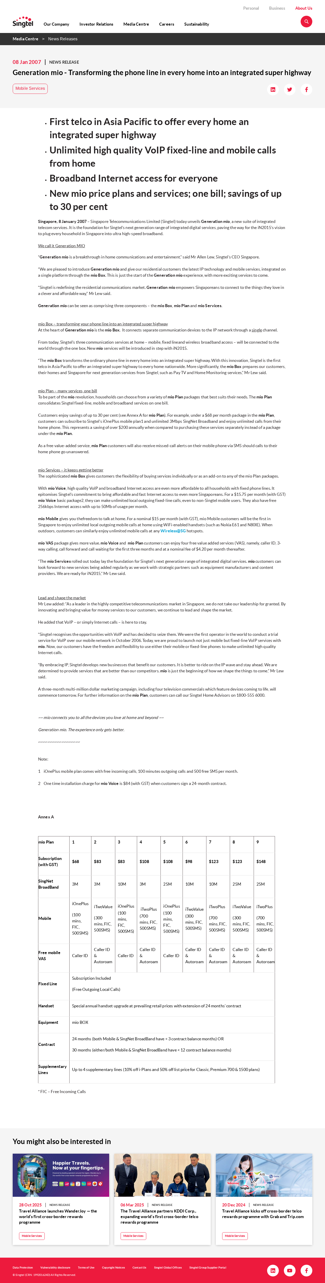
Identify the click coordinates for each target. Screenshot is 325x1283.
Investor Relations (96, 24)
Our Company (57, 24)
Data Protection (23, 1267)
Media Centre (136, 24)
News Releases (62, 39)
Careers (166, 24)
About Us (303, 8)
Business (277, 8)
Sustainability (196, 24)
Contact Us (140, 1267)
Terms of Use (86, 1267)
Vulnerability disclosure (55, 1267)
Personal (251, 8)
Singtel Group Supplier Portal (207, 1267)
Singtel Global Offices (168, 1267)
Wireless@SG (173, 531)
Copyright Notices (113, 1267)
